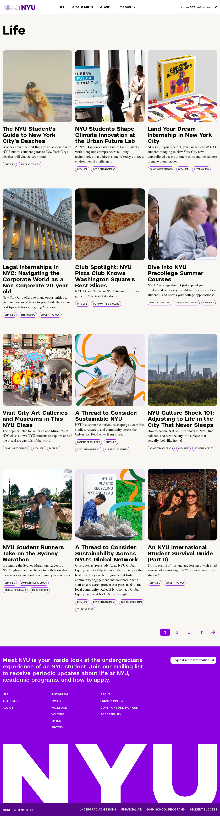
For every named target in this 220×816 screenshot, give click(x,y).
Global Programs (15, 590)
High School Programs (166, 809)
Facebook (59, 707)
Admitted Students (161, 448)
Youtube (57, 714)
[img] (37, 86)
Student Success (203, 809)
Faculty (53, 448)
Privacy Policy (111, 701)
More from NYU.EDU (18, 810)
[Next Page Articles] (213, 632)
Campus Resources (161, 169)
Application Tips (159, 302)
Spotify (57, 727)
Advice (106, 7)
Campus (127, 7)
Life (61, 7)
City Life (9, 164)
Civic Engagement (104, 169)
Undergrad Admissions (98, 809)
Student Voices (30, 164)
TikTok (56, 721)
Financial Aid (131, 809)
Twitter (57, 701)
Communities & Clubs (106, 304)
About (105, 694)
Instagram (59, 694)
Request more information (191, 660)
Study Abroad (39, 590)
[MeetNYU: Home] (19, 7)
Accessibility (110, 714)
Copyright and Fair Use (119, 707)
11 (202, 632)
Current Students (116, 449)
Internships (201, 169)
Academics (82, 7)
